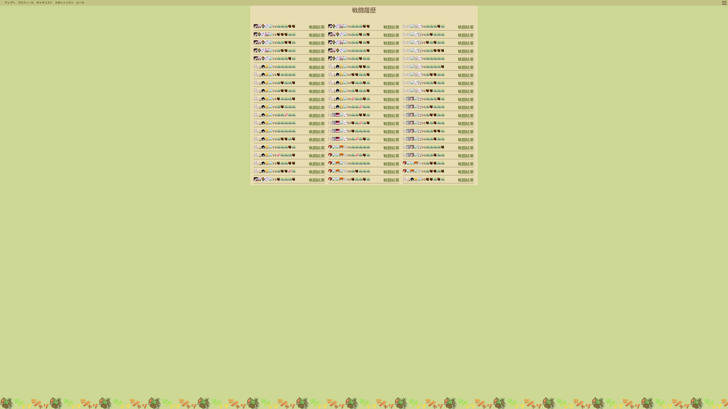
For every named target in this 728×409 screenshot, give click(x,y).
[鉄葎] (263, 68)
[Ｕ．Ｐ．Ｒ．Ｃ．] (334, 148)
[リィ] (412, 100)
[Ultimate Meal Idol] (263, 27)
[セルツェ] (259, 68)
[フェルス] (416, 27)
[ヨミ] (330, 148)
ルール (80, 2)
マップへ (10, 2)
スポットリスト (64, 2)
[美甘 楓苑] (334, 116)
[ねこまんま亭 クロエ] (255, 68)
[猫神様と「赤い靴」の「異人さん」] (345, 148)
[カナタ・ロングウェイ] (271, 27)
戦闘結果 (317, 27)
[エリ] (330, 116)
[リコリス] (259, 27)
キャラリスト (44, 2)
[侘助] (267, 68)
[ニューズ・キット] (345, 116)
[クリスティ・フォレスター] (338, 116)
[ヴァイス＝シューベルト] (255, 27)
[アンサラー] (267, 27)
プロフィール (26, 2)
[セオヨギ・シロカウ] (341, 148)
